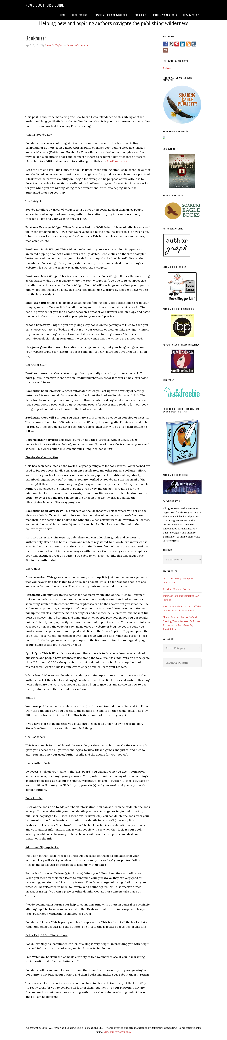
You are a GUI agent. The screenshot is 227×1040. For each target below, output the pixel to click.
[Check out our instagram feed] (165, 50)
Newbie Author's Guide (44, 5)
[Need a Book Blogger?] (182, 286)
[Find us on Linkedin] (182, 44)
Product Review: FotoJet (177, 589)
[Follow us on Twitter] (171, 44)
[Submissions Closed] (182, 211)
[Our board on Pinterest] (176, 44)
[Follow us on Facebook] (165, 44)
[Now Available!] (182, 171)
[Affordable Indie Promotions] (182, 325)
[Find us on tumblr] (193, 44)
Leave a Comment (77, 45)
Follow (167, 68)
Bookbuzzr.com (117, 161)
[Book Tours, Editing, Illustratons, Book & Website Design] (182, 441)
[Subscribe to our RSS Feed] (188, 44)
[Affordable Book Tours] (182, 487)
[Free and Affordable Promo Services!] (182, 104)
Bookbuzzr (35, 38)
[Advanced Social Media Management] (182, 361)
